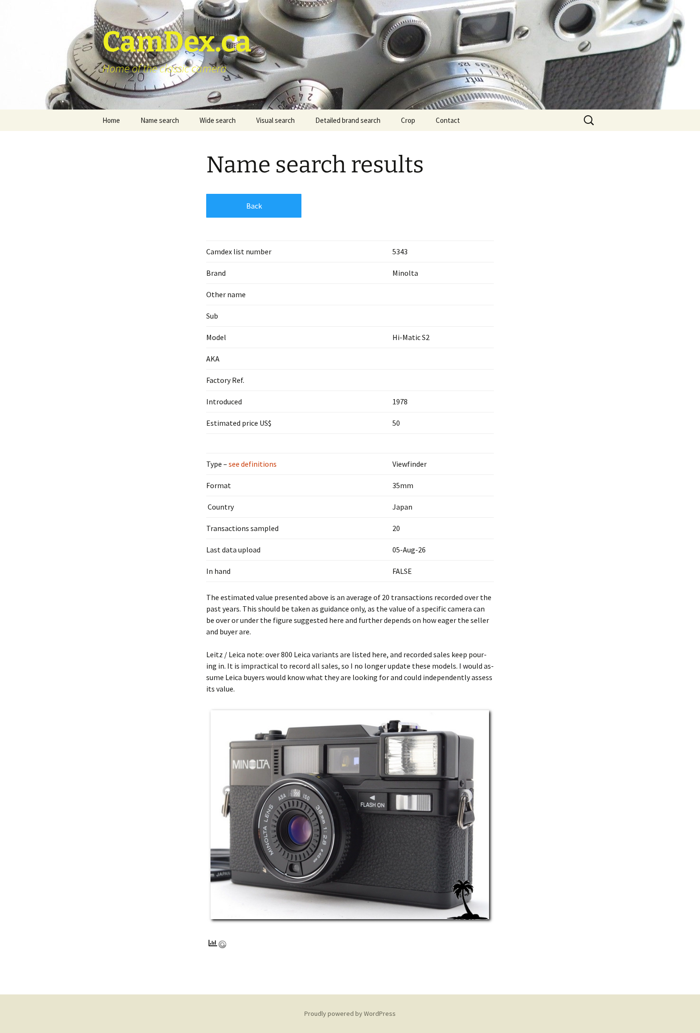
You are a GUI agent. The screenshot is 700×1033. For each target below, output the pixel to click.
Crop (408, 120)
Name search (159, 120)
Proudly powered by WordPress (350, 1013)
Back (254, 206)
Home (111, 120)
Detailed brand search (347, 120)
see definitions (252, 464)
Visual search (275, 120)
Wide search (218, 120)
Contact (448, 120)
